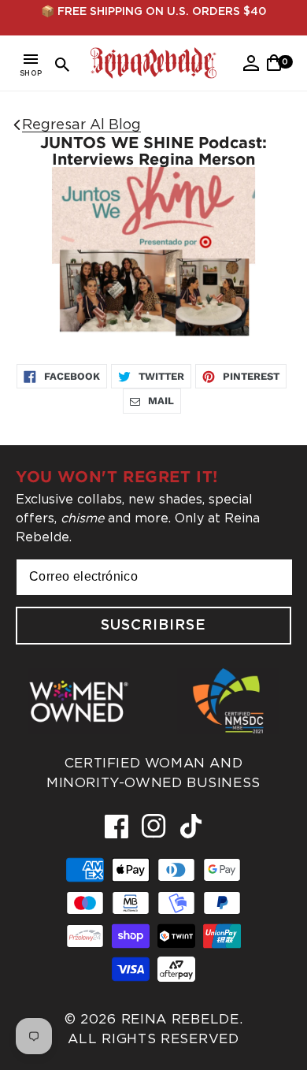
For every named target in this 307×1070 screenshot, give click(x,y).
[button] (30, 67)
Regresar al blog (81, 124)
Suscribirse (153, 626)
